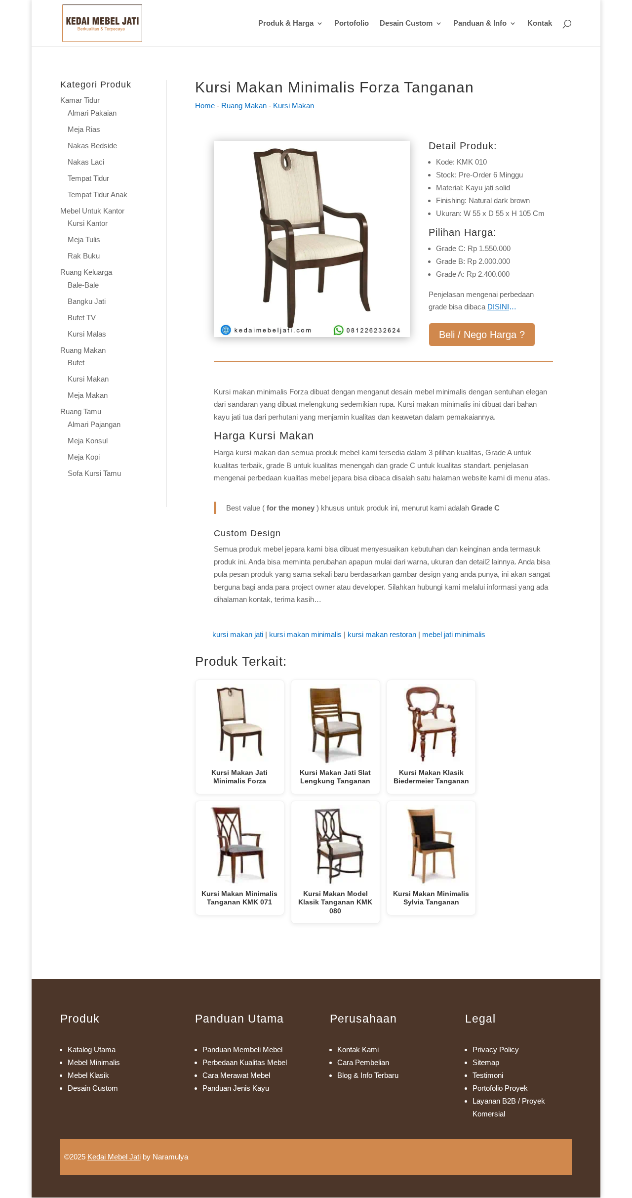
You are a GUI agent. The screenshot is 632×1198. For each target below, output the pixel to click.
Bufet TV (82, 317)
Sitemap (486, 1062)
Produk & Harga (286, 23)
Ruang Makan (83, 350)
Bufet (76, 362)
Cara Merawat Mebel (236, 1075)
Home (205, 105)
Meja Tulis (84, 239)
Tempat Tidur (88, 178)
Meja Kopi (84, 457)
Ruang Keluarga (86, 272)
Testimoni (488, 1075)
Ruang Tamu (80, 411)
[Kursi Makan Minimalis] (312, 334)
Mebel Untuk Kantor (92, 211)
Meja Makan (88, 395)
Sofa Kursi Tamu (94, 473)
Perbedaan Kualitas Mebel (244, 1062)
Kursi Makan (88, 379)
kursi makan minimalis (305, 634)
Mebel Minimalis (94, 1062)
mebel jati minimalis (453, 634)
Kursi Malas (87, 334)
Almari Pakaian (92, 113)
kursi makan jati (237, 634)
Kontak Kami (358, 1049)
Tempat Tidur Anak (97, 194)
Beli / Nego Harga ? (482, 334)
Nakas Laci (86, 162)
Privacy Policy (496, 1049)
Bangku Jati (87, 301)
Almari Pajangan (94, 424)
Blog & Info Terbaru (367, 1075)
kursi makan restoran (382, 634)
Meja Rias (84, 129)
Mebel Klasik (88, 1075)
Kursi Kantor (88, 223)
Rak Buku (84, 256)
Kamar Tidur (80, 100)
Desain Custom (406, 23)
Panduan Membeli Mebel (242, 1049)
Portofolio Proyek (500, 1088)
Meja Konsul (88, 440)
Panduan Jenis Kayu (235, 1088)
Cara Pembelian (363, 1062)
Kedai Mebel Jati (114, 1157)
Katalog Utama (92, 1049)
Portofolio (351, 23)
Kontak (539, 23)
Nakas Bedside (92, 145)
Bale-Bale (83, 285)
